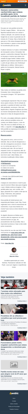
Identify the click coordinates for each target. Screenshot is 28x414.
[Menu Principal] (25, 5)
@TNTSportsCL (6, 163)
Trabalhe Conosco (14, 409)
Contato (14, 401)
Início (14, 398)
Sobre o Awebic (14, 403)
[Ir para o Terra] (4, 1)
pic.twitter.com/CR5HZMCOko (10, 172)
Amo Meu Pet (19, 127)
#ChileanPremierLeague (8, 170)
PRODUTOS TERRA (22, 1)
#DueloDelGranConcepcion (9, 161)
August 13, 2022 (6, 178)
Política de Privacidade (14, 406)
